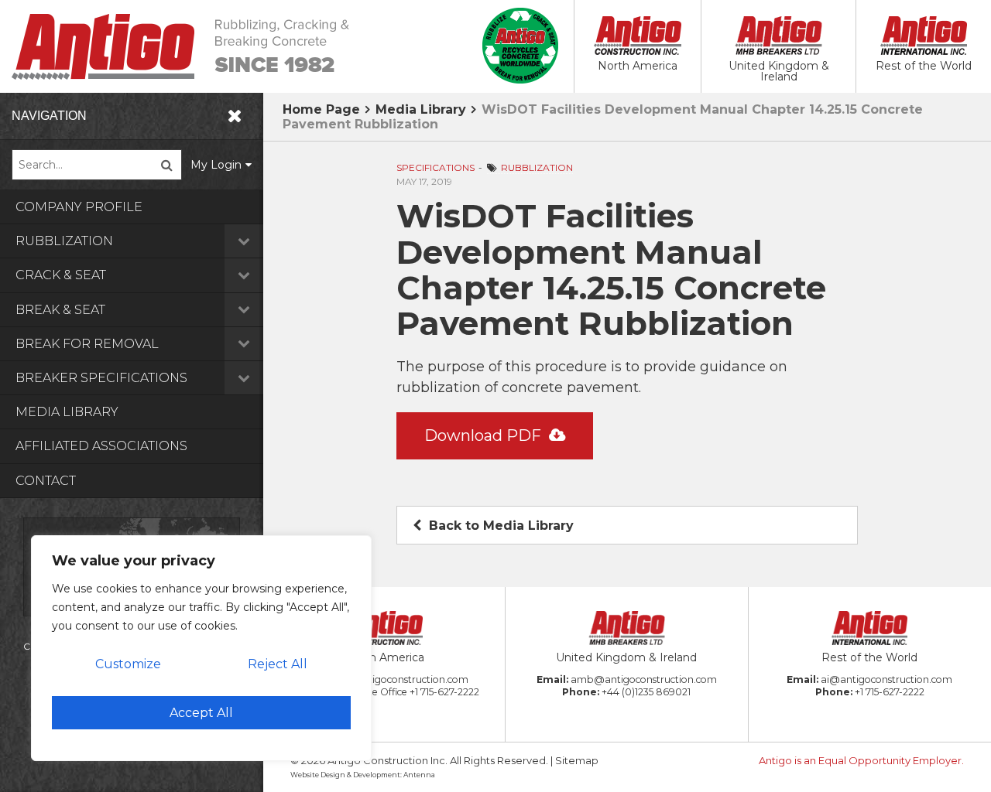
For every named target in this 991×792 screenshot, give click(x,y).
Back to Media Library (499, 525)
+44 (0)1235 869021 (646, 692)
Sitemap (576, 760)
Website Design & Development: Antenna (362, 774)
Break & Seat (60, 309)
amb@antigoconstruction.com (644, 679)
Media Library (66, 412)
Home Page (321, 109)
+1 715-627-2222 (444, 692)
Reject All (277, 664)
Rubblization (64, 241)
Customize (128, 664)
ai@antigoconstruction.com (886, 679)
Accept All (201, 712)
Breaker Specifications (101, 377)
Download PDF (484, 435)
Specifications (435, 167)
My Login (216, 165)
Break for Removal (87, 343)
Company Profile (78, 207)
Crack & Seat (60, 275)
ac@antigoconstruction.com (401, 679)
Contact (45, 480)
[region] (201, 648)
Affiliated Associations (101, 446)
